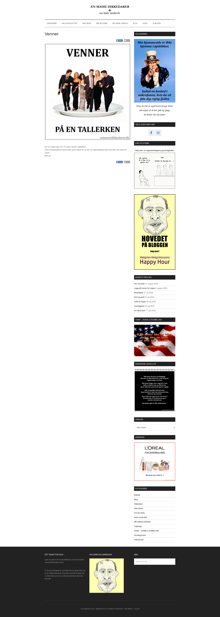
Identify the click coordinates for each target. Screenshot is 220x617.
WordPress (128, 609)
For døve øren (139, 310)
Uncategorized (140, 535)
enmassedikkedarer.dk (110, 10)
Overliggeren (139, 306)
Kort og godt (139, 297)
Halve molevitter (140, 517)
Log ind (137, 609)
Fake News (138, 508)
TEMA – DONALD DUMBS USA (146, 531)
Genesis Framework (115, 609)
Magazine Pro (100, 609)
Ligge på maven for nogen (144, 288)
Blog (136, 499)
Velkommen (139, 540)
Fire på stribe (139, 513)
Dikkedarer (138, 504)
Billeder (137, 495)
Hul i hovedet (139, 284)
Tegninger (138, 526)
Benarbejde (138, 293)
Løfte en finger (140, 302)
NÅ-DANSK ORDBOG (142, 522)
